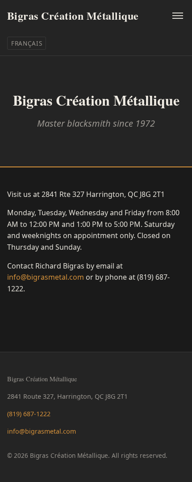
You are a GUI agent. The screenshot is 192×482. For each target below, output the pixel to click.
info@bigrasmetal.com (45, 277)
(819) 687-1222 (28, 413)
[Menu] (178, 16)
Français (26, 43)
